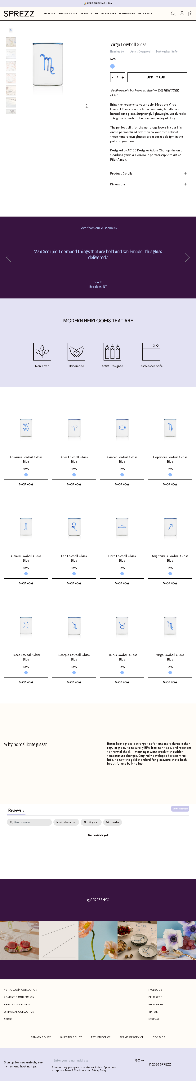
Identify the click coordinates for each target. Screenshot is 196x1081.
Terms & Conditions (75, 1070)
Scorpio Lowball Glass (74, 655)
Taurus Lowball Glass (122, 655)
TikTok (153, 1011)
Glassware (108, 13)
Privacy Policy (41, 1037)
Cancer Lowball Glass (122, 457)
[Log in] (182, 13)
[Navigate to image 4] (11, 78)
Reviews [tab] (16, 810)
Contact (159, 1037)
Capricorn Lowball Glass (170, 457)
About (8, 1019)
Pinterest (155, 997)
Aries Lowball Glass (74, 457)
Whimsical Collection (19, 1011)
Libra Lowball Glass (122, 556)
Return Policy (101, 1037)
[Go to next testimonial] (10, 257)
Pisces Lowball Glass (25, 655)
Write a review (180, 808)
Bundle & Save (68, 13)
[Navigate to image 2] (11, 54)
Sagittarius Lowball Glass (170, 556)
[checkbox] (112, 822)
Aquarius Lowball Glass (26, 457)
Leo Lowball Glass (74, 556)
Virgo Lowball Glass (170, 655)
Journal (154, 1019)
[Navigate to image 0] (11, 30)
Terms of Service (132, 1037)
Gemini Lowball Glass (26, 556)
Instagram (156, 1004)
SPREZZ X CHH (89, 13)
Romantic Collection (19, 997)
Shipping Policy (71, 1037)
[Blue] (112, 66)
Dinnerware (127, 13)
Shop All (49, 13)
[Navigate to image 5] (11, 90)
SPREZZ (165, 1064)
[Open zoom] (87, 106)
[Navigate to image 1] (11, 42)
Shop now (26, 484)
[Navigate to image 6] (11, 102)
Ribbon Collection (17, 1004)
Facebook (155, 989)
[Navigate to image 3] (11, 66)
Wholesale (145, 13)
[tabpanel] (98, 848)
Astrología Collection (20, 989)
